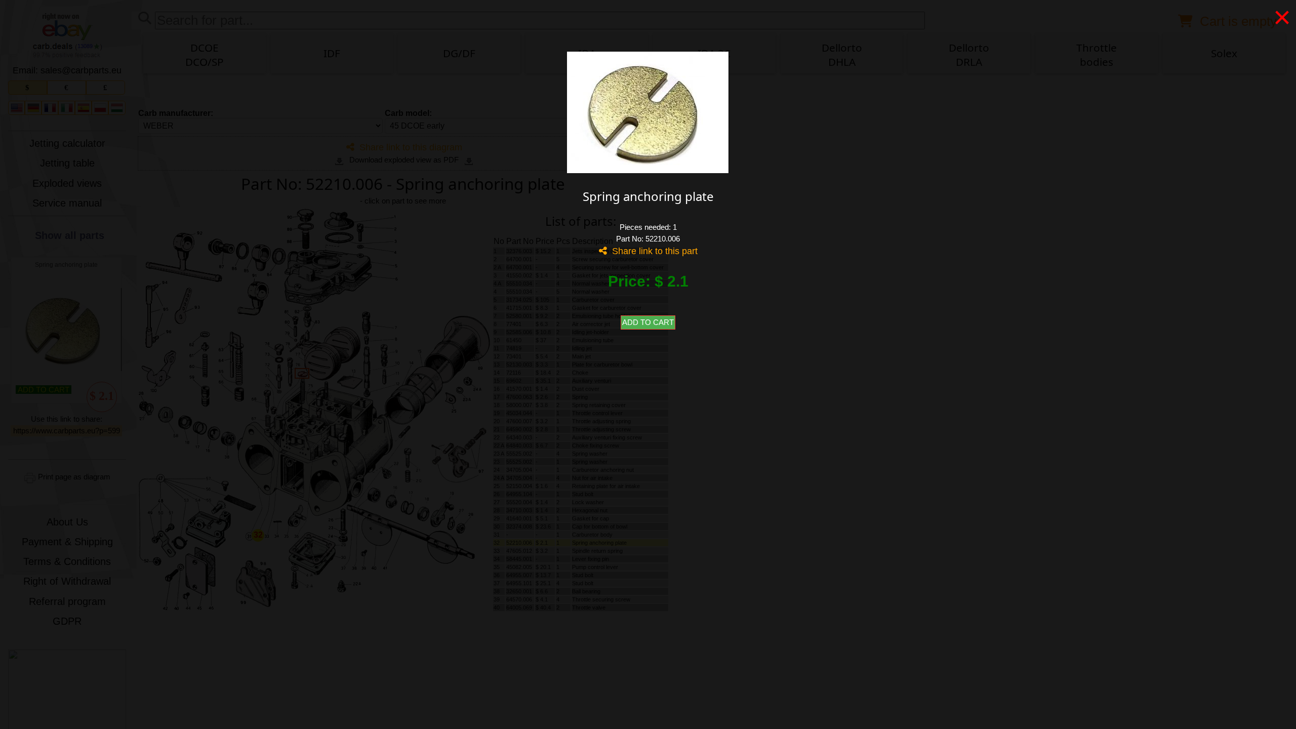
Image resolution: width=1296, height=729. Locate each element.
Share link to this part (652, 251)
